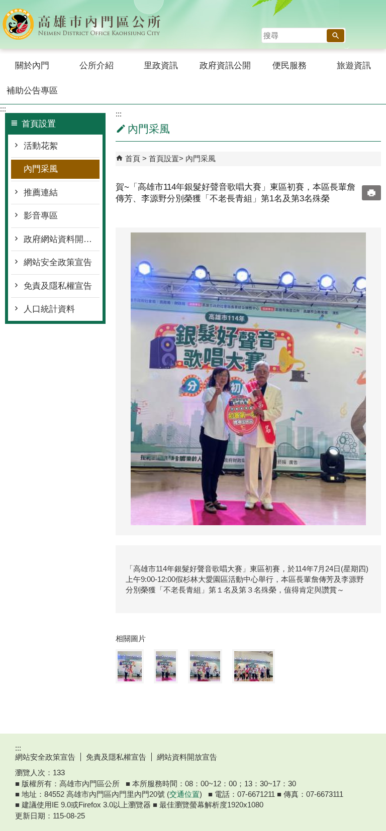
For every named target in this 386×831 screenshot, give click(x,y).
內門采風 (41, 169)
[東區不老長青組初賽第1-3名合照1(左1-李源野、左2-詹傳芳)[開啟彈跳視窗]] (205, 666)
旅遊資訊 (354, 65)
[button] (335, 35)
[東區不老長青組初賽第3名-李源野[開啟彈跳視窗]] (166, 666)
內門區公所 (85, 24)
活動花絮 (41, 146)
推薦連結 (41, 192)
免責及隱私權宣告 (58, 286)
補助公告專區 (32, 90)
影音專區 (41, 215)
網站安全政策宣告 (58, 262)
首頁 (132, 158)
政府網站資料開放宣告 (62, 239)
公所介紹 (96, 65)
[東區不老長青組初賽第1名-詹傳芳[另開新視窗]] (248, 378)
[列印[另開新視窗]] (371, 192)
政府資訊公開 (225, 65)
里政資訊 (161, 65)
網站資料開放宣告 (187, 757)
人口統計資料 (49, 309)
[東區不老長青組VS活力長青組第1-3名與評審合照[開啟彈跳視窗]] (253, 666)
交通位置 (184, 794)
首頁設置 (164, 158)
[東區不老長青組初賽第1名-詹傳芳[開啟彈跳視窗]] (130, 666)
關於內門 (32, 65)
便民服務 (289, 65)
